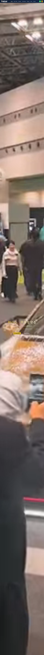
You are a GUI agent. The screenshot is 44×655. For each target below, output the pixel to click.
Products (19, 1)
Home (12, 1)
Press (31, 1)
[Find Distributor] (42, 1)
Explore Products (27, 333)
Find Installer (17, 333)
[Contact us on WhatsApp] (40, 1)
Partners (28, 1)
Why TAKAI (15, 1)
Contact (34, 1)
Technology (24, 1)
